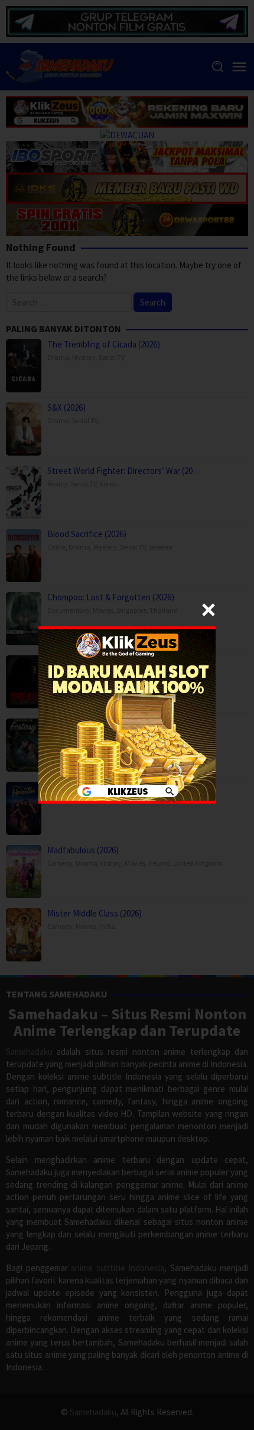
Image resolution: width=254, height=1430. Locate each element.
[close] (208, 610)
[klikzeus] (127, 714)
